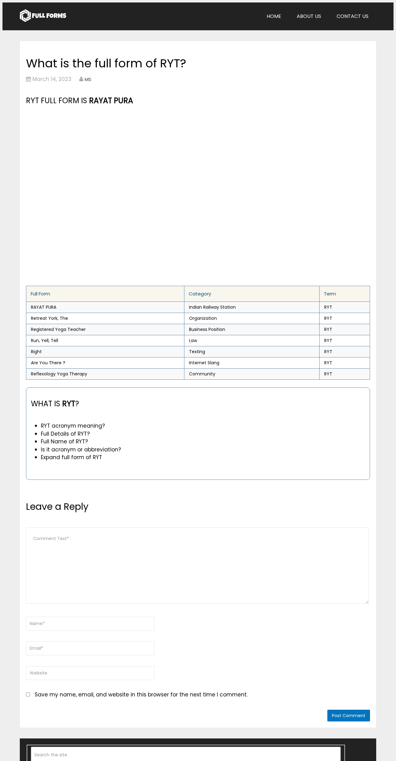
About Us (309, 16)
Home (274, 16)
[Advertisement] (144, 153)
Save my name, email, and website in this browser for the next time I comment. (141, 694)
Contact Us (352, 16)
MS (88, 79)
